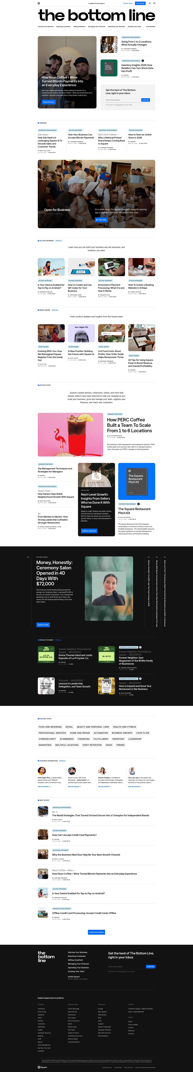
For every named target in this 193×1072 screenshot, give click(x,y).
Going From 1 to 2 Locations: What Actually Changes (136, 43)
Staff (39, 1039)
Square (126, 75)
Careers (131, 1027)
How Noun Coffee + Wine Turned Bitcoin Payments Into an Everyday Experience (62, 81)
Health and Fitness (124, 727)
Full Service (72, 1015)
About (130, 1021)
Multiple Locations (67, 745)
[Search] (150, 3)
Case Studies (150, 26)
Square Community (104, 1027)
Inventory (118, 739)
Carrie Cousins (135, 292)
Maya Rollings (45, 150)
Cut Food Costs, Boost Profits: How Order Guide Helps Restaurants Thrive (111, 354)
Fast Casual (72, 1018)
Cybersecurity (47, 739)
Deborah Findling (46, 292)
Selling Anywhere (79, 26)
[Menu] (154, 3)
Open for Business (57, 210)
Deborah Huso (105, 295)
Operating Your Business (116, 26)
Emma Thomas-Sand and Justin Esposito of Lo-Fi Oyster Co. (75, 654)
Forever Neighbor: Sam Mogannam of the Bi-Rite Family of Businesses (136, 657)
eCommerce (67, 739)
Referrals (131, 1030)
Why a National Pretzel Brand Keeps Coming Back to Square (111, 139)
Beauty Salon (72, 1027)
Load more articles (96, 932)
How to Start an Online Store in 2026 (140, 136)
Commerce (41, 1009)
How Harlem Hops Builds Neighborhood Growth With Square (56, 493)
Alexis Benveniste (115, 435)
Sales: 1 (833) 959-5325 (136, 1012)
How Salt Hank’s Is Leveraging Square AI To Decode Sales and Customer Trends (50, 140)
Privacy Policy (119, 105)
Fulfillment (101, 739)
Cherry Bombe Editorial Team (50, 526)
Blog (99, 1018)
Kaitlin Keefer (125, 517)
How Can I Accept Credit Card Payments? (74, 835)
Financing (84, 739)
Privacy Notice (118, 1067)
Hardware (41, 1051)
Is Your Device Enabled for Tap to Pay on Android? (51, 286)
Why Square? (102, 1012)
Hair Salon (71, 1030)
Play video (102, 220)
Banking (40, 1036)
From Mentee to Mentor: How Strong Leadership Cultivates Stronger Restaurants (53, 518)
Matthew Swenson (106, 361)
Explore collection (89, 531)
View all (58, 241)
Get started (140, 3)
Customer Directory (44, 1033)
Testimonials (102, 1015)
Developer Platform (104, 1030)
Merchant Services (104, 1033)
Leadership (135, 739)
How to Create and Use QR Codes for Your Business (80, 287)
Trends (120, 745)
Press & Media (133, 1024)
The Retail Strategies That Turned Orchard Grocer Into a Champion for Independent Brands (100, 814)
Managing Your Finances (96, 26)
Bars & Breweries (74, 1021)
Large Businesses (74, 1042)
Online (40, 1018)
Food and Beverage (50, 727)
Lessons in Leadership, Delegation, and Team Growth (74, 683)
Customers (41, 1024)
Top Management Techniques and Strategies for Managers (55, 470)
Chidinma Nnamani (130, 48)
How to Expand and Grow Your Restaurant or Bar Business (135, 686)
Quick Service (72, 1012)
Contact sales (127, 3)
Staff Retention (92, 745)
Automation (101, 733)
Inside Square (43, 347)
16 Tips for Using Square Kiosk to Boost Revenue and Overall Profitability (140, 363)
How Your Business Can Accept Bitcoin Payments (81, 136)
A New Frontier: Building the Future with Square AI (81, 352)
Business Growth (122, 733)
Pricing (100, 1009)
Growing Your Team (134, 26)
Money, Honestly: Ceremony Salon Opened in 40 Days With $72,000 (54, 572)
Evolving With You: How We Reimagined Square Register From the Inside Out (50, 355)
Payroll (40, 1042)
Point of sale (42, 1012)
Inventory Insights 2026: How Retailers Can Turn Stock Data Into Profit (137, 68)
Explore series (43, 625)
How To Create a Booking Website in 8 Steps (141, 286)
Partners (131, 1034)
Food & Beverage (73, 1009)
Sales (100, 1021)
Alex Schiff (74, 358)
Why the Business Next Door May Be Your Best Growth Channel (86, 854)
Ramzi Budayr (132, 667)
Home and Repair (80, 733)
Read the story (48, 102)
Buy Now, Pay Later (44, 1048)
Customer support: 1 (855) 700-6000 (140, 1009)
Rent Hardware (103, 1036)
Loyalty (40, 1030)
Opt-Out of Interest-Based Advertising (145, 1067)
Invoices (40, 1021)
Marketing (45, 745)
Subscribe (146, 100)
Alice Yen (43, 364)
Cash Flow (142, 733)
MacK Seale (58, 819)
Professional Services (52, 733)
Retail (69, 727)
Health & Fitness (73, 1033)
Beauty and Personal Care (93, 727)
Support (100, 1024)
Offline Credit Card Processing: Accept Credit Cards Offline (84, 913)
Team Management (44, 1045)
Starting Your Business (46, 26)
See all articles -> (44, 787)
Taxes (109, 745)
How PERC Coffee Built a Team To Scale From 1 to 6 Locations (129, 425)
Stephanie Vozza (76, 295)
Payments (41, 1015)
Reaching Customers (63, 26)
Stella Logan (59, 859)
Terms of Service (128, 1067)
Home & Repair (73, 1039)
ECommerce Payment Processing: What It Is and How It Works (111, 287)
